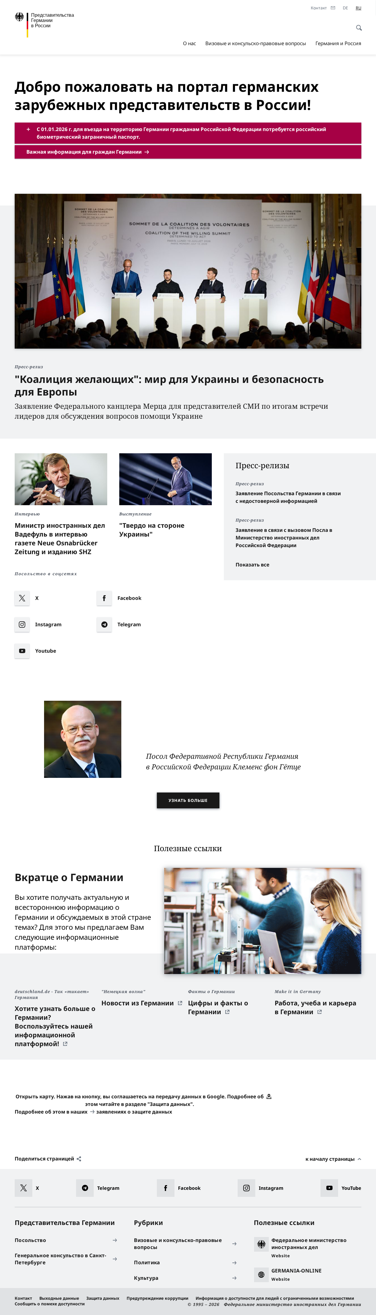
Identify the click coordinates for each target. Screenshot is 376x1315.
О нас (189, 43)
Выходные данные (59, 1298)
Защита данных (102, 1298)
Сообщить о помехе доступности (50, 1303)
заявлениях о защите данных (134, 1111)
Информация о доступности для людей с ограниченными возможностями (275, 1298)
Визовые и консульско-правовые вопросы (255, 43)
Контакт (23, 1298)
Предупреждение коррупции (157, 1298)
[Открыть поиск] (357, 25)
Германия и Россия (338, 43)
